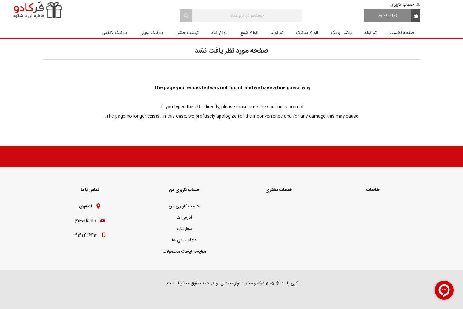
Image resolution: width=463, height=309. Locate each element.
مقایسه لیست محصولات (184, 252)
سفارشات (184, 229)
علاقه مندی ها (184, 240)
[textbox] (247, 15)
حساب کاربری (402, 4)
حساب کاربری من (184, 206)
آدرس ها (184, 218)
